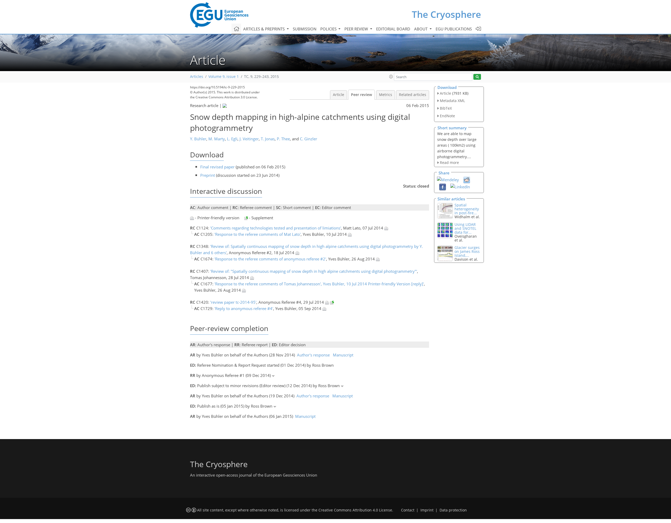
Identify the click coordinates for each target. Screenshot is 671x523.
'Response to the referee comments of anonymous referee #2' (270, 259)
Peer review (361, 94)
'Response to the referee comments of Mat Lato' (257, 234)
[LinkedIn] (460, 186)
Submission (304, 28)
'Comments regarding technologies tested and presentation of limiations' (275, 228)
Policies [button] (329, 28)
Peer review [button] (356, 28)
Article (338, 94)
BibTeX (446, 108)
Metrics (385, 94)
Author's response (313, 354)
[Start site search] (477, 77)
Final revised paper (217, 166)
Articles (196, 76)
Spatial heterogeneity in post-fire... (466, 208)
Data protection (453, 510)
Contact (407, 510)
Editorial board (393, 28)
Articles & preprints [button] (264, 28)
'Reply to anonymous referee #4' (243, 308)
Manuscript (343, 354)
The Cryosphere (446, 14)
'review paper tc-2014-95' (233, 302)
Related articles (412, 94)
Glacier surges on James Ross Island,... (467, 251)
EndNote (447, 115)
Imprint (427, 510)
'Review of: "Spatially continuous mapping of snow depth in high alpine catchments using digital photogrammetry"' (313, 271)
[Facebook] (442, 186)
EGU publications (454, 28)
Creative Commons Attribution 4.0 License (355, 510)
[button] (391, 76)
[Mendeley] (448, 179)
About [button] (421, 28)
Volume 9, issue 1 (223, 76)
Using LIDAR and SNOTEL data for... (465, 228)
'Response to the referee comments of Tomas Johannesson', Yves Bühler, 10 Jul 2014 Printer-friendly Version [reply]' (319, 283)
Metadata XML (452, 100)
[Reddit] (466, 179)
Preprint (207, 175)
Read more (449, 162)
